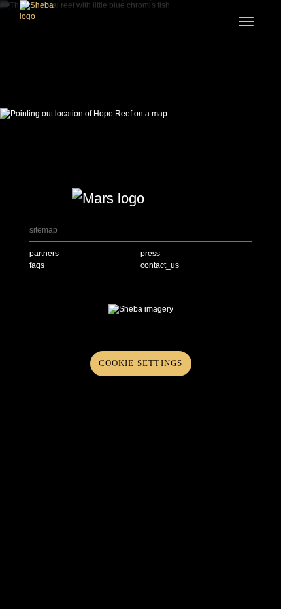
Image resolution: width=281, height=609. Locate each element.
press (150, 253)
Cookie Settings (141, 363)
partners (44, 253)
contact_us (159, 265)
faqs (36, 265)
